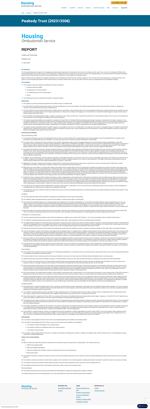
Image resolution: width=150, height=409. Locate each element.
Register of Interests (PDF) (83, 399)
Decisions (80, 7)
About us (88, 7)
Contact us (115, 7)
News (108, 7)
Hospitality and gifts (82, 402)
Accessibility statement (64, 388)
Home (22, 13)
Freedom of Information (83, 392)
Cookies (60, 390)
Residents (64, 7)
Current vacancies (99, 390)
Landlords (72, 7)
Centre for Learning (98, 7)
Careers (96, 388)
